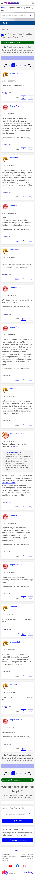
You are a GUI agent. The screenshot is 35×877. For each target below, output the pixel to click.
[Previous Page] (5, 65)
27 (6, 629)
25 (6, 552)
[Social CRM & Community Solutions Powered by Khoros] (28, 872)
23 (6, 420)
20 (25, 65)
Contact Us (30, 858)
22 (6, 375)
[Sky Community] (12, 2)
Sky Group (5, 860)
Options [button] (3, 30)
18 (6, 192)
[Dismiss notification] (32, 8)
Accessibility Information (26, 856)
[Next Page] (30, 65)
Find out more (14, 446)
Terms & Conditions (27, 854)
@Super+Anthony (11, 452)
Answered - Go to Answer (17, 42)
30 (6, 744)
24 (6, 502)
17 (6, 145)
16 (6, 93)
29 (6, 707)
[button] (32, 72)
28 (6, 671)
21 (6, 314)
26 (6, 594)
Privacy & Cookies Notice (9, 856)
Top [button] (18, 850)
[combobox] (16, 15)
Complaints (5, 858)
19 (6, 236)
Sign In (32, 3)
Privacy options (6, 854)
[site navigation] (2, 3)
